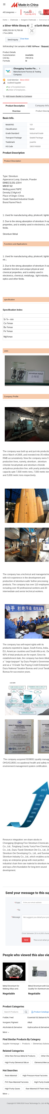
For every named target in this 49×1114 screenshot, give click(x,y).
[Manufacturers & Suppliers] (24, 4)
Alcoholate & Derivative (12, 1027)
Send (26, 940)
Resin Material (11, 1075)
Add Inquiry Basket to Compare (19, 96)
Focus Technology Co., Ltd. (34, 1103)
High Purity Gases (12, 1088)
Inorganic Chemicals (28, 20)
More (5, 1032)
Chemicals (14, 20)
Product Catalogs (41, 1012)
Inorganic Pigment (10, 1022)
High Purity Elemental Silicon (17, 1062)
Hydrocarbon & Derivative (38, 1027)
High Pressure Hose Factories (35, 1075)
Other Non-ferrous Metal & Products (20, 1056)
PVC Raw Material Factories (16, 1082)
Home (5, 20)
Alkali (29, 1022)
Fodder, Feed (8, 1017)
